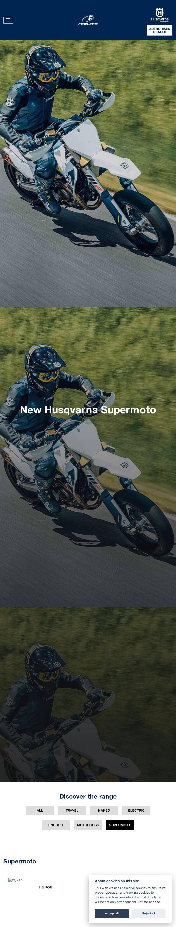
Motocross (88, 825)
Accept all (111, 913)
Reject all (148, 913)
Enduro (55, 825)
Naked (104, 810)
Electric (136, 810)
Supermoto (120, 825)
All (40, 810)
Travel (72, 810)
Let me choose (149, 902)
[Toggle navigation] (8, 20)
